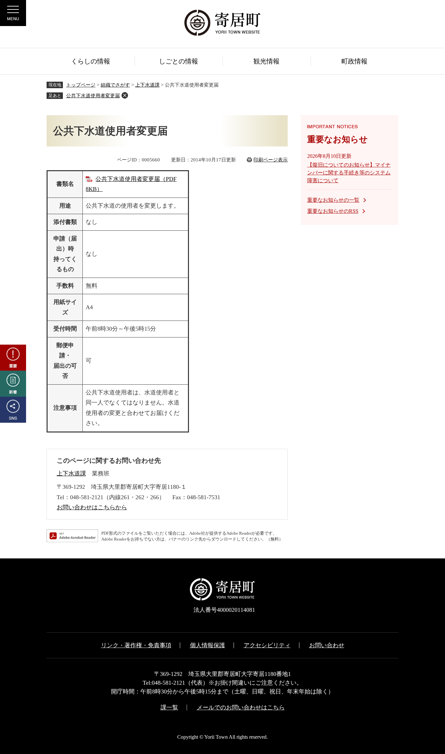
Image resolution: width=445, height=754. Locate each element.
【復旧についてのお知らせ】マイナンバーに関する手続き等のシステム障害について (349, 172)
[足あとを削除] (125, 95)
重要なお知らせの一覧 (333, 200)
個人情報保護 (207, 645)
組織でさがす (115, 85)
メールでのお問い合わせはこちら (241, 707)
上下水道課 (147, 85)
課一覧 (169, 707)
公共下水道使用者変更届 (93, 95)
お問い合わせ (326, 645)
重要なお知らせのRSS (332, 211)
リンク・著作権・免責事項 (136, 645)
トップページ (80, 85)
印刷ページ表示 (270, 159)
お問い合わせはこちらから (92, 507)
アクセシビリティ (267, 645)
